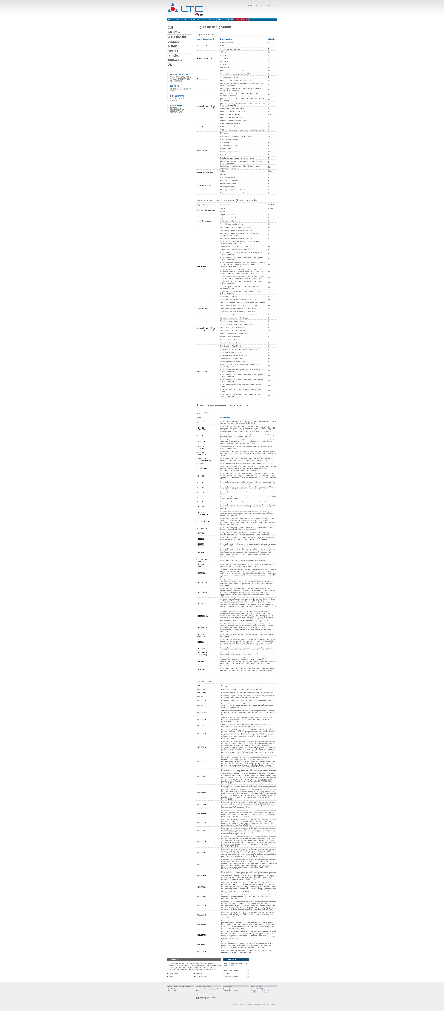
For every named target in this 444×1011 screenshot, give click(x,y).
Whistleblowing (271, 1004)
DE (267, 5)
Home (170, 19)
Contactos (211, 19)
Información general (231, 970)
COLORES (174, 86)
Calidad (171, 976)
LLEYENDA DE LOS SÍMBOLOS (177, 99)
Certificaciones (200, 976)
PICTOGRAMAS (177, 95)
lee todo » (214, 969)
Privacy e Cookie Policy (258, 1004)
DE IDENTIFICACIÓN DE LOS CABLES (180, 89)
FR (260, 5)
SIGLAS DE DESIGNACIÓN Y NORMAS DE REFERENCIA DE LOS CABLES (180, 79)
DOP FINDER (176, 105)
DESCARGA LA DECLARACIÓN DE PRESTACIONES (177, 110)
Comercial (227, 973)
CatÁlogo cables (181, 19)
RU (270, 5)
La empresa (194, 19)
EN (256, 5)
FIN (274, 5)
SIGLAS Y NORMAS (179, 74)
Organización (173, 973)
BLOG (203, 19)
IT (253, 5)
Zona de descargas (225, 19)
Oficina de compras (231, 977)
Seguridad (199, 973)
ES (263, 5)
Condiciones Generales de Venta (240, 1004)
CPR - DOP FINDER (241, 19)
